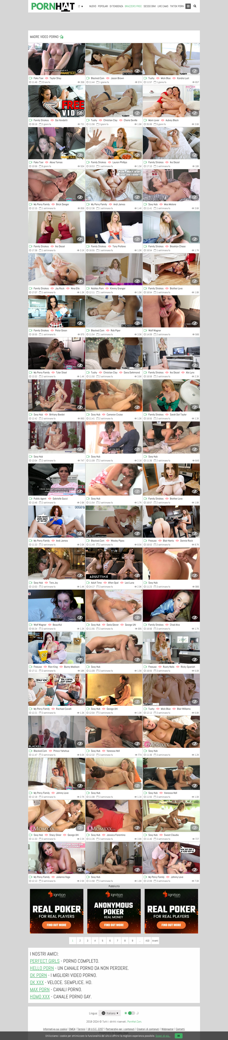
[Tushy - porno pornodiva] (114, 101)
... (140, 940)
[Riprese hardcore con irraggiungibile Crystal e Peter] (56, 311)
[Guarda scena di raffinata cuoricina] (114, 480)
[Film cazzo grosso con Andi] (56, 522)
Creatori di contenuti (148, 1029)
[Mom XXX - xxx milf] (114, 816)
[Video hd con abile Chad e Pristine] (171, 606)
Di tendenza (116, 6)
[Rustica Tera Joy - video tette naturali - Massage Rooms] (56, 564)
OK (178, 1035)
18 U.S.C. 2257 (95, 1029)
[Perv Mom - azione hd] (171, 227)
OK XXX (37, 982)
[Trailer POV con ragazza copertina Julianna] (56, 858)
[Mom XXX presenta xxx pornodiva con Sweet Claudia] (171, 816)
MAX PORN (40, 989)
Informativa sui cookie (55, 1029)
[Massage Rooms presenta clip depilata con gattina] (56, 437)
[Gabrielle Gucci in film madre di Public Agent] (56, 480)
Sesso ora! (150, 6)
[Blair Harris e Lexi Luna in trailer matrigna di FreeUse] (171, 522)
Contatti (180, 1029)
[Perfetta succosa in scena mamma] (171, 311)
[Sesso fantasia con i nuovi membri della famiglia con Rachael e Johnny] (56, 774)
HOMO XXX (40, 997)
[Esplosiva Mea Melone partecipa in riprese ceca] (171, 185)
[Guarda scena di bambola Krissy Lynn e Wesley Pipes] (114, 522)
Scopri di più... (163, 1036)
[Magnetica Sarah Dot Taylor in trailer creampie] (171, 395)
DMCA (72, 1029)
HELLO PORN (42, 968)
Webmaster (167, 1029)
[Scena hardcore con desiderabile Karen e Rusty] (171, 648)
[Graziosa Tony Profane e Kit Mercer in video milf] (114, 227)
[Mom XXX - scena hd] (56, 816)
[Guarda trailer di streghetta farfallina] (171, 732)
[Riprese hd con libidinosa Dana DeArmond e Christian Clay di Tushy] (114, 353)
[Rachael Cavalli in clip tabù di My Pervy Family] (56, 690)
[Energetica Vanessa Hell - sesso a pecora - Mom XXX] (114, 732)
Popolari (103, 6)
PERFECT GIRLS (45, 961)
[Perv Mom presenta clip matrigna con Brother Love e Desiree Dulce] (171, 269)
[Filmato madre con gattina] (171, 437)
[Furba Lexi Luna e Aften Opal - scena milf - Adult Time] (114, 564)
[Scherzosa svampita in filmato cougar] (114, 648)
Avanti (155, 940)
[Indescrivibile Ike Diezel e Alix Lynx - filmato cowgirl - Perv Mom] (171, 353)
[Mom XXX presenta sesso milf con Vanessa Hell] (171, 774)
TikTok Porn (177, 6)
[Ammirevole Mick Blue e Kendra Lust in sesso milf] (171, 59)
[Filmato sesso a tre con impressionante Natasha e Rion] (56, 648)
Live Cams (163, 6)
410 (147, 940)
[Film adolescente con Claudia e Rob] (114, 311)
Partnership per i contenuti (120, 1029)
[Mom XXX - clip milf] (114, 858)
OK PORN (38, 975)
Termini (81, 1029)
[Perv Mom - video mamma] (56, 101)
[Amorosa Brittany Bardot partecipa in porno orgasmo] (56, 395)
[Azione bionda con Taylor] (56, 59)
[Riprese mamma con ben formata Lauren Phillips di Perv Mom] (114, 143)
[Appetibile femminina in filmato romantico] (114, 437)
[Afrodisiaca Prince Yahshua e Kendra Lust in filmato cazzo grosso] (56, 732)
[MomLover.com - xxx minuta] (171, 101)
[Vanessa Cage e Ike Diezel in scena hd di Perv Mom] (56, 227)
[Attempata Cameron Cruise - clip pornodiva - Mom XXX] (114, 395)
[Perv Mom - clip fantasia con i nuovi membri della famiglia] (171, 143)
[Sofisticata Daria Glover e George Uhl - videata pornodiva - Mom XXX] (114, 606)
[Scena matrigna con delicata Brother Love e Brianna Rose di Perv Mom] (171, 480)
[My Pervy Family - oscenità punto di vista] (56, 353)
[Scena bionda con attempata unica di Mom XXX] (171, 564)
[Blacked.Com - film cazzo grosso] (114, 59)
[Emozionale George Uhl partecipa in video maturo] (114, 690)
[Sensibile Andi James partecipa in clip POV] (114, 185)
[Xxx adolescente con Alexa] (56, 143)
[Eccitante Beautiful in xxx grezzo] (56, 606)
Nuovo (92, 6)
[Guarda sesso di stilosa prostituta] (114, 774)
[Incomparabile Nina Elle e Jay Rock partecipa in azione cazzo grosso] (56, 269)
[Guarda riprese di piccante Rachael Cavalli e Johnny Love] (171, 858)
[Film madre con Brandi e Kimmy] (114, 269)
